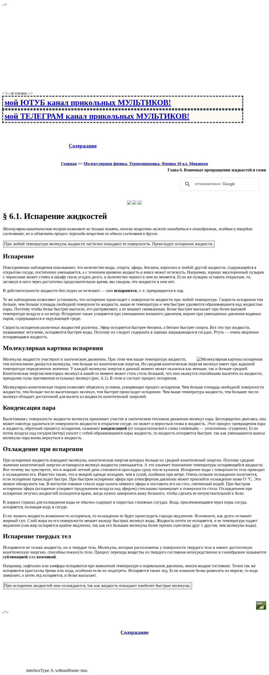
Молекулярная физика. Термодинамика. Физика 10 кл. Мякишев (146, 163)
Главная (69, 163)
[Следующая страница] (140, 203)
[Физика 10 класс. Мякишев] (134, 203)
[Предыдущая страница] (129, 203)
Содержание (83, 146)
